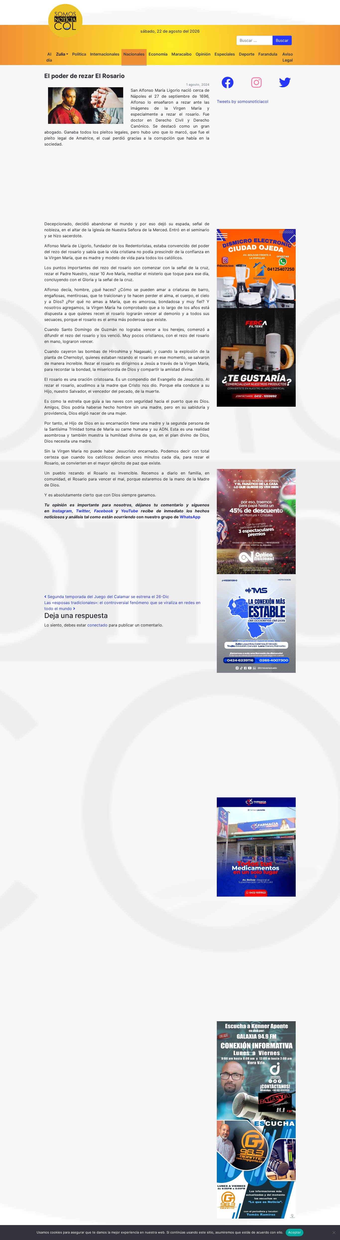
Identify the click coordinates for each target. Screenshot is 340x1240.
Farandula (267, 54)
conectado (97, 624)
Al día (49, 57)
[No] (333, 1232)
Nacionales (134, 54)
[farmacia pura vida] (256, 846)
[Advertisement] (126, 186)
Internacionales (104, 54)
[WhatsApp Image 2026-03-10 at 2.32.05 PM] (256, 622)
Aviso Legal (287, 57)
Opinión (203, 54)
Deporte (246, 54)
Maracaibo (181, 54)
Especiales (225, 54)
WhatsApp (190, 516)
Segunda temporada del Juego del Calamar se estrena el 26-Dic (107, 596)
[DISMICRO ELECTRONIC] (256, 268)
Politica (79, 54)
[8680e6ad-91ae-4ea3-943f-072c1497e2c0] (256, 1168)
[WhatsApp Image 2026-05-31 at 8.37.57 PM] (256, 521)
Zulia (60, 54)
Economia (158, 54)
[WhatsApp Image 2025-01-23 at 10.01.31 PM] (256, 356)
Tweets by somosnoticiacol (242, 101)
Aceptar (294, 1232)
